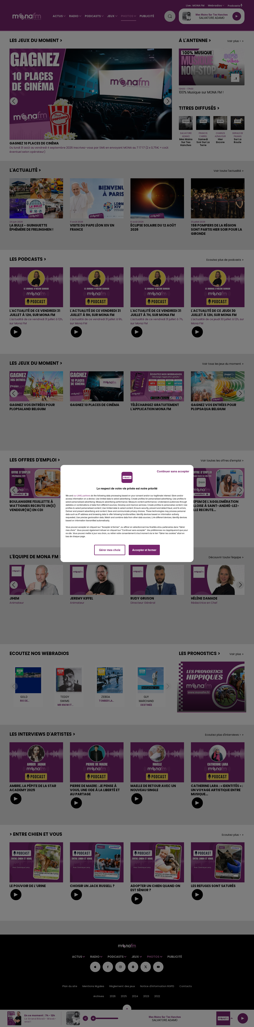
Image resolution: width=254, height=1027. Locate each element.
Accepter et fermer (144, 550)
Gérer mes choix (109, 550)
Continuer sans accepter (173, 471)
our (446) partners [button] (81, 495)
